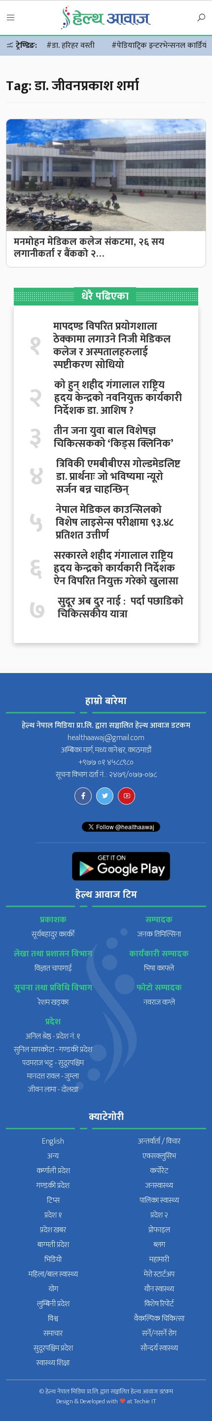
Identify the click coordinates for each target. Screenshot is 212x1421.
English (53, 1141)
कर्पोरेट (159, 1171)
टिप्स (53, 1200)
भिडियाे (53, 1259)
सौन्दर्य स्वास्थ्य (159, 1348)
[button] (11, 18)
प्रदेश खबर (53, 1230)
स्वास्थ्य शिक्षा (53, 1363)
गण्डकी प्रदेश (53, 1185)
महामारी (159, 1259)
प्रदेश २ (159, 1215)
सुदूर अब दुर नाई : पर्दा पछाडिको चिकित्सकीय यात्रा (120, 608)
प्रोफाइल (159, 1230)
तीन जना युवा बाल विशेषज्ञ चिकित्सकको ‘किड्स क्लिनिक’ (114, 437)
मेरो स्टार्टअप (159, 1274)
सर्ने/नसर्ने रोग (159, 1333)
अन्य (53, 1156)
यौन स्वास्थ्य (159, 1289)
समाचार (53, 1333)
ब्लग (159, 1245)
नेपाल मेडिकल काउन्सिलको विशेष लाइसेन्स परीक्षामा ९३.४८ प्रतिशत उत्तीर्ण (115, 523)
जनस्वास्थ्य (159, 1185)
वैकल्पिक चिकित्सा (159, 1318)
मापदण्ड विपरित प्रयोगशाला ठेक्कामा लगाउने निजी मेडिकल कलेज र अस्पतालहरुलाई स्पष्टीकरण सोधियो (112, 346)
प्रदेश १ (53, 1215)
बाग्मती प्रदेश (53, 1245)
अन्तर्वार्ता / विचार (159, 1141)
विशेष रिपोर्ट (159, 1304)
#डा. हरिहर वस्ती (70, 45)
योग (53, 1289)
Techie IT (145, 1401)
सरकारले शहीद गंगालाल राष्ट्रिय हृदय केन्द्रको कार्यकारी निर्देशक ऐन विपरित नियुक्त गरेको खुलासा (116, 568)
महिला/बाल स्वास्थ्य (53, 1274)
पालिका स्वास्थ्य (159, 1200)
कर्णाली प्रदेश (53, 1171)
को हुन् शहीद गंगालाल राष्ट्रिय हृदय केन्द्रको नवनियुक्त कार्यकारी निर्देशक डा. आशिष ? (118, 398)
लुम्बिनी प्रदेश (53, 1304)
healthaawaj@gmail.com (106, 737)
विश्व (53, 1318)
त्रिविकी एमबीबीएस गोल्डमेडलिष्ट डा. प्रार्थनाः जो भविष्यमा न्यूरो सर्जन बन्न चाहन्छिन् (118, 477)
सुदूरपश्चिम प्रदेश (53, 1348)
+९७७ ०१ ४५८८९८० (106, 762)
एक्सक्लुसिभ (159, 1156)
